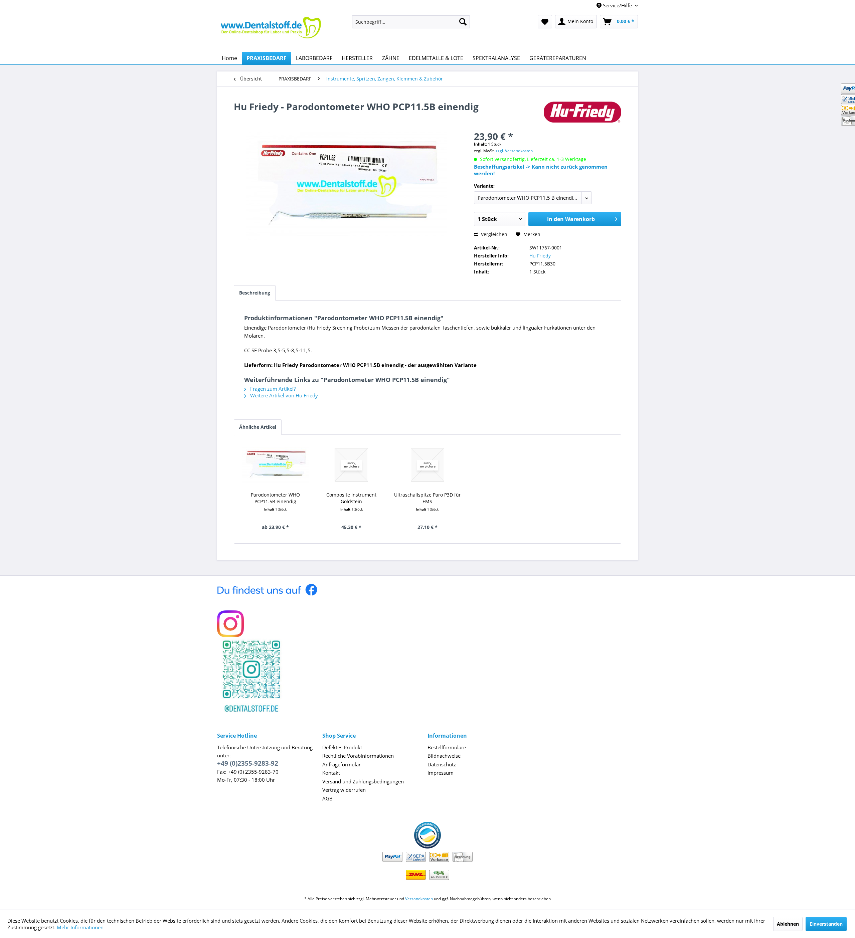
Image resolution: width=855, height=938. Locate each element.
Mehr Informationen (80, 927)
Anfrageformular (341, 764)
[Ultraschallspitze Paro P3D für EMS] (427, 464)
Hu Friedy (540, 255)
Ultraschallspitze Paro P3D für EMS (427, 498)
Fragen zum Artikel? (272, 388)
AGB (327, 798)
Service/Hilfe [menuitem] (617, 5)
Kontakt (331, 772)
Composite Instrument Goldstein (351, 498)
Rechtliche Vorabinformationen (358, 755)
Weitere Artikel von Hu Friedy (283, 395)
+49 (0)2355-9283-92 (247, 763)
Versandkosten (419, 899)
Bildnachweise (444, 755)
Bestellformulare (447, 747)
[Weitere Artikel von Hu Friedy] (582, 113)
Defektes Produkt (342, 747)
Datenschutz (442, 764)
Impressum (441, 772)
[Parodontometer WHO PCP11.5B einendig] (275, 464)
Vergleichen (493, 234)
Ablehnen (788, 924)
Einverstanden (826, 924)
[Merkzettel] (545, 21)
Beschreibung (254, 293)
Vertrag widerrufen (344, 789)
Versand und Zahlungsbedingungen (363, 781)
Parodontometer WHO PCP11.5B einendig (275, 498)
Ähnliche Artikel (257, 427)
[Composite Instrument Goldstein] (351, 464)
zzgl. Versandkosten (514, 151)
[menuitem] (411, 21)
